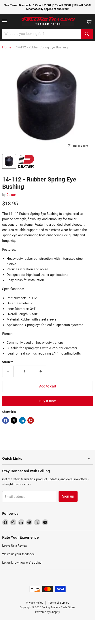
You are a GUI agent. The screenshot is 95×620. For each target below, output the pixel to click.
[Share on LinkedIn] (22, 420)
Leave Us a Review (14, 545)
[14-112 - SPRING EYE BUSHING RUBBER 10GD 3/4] (9, 161)
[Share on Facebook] (5, 420)
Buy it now (47, 401)
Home (6, 47)
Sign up (68, 496)
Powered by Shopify (47, 612)
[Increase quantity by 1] (40, 371)
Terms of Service (58, 602)
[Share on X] (14, 420)
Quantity (7, 361)
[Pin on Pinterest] (30, 420)
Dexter (11, 195)
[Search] (87, 34)
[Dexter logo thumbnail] (26, 161)
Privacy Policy (34, 602)
